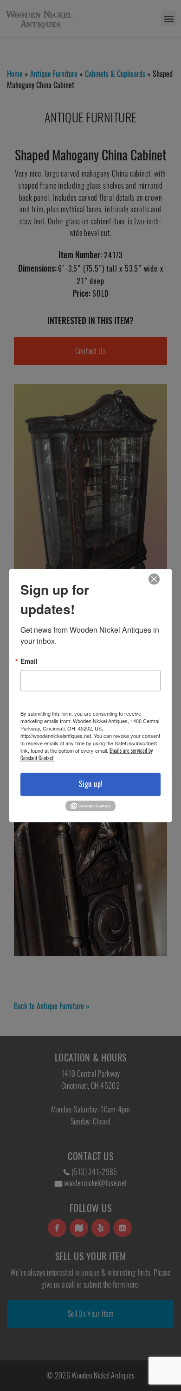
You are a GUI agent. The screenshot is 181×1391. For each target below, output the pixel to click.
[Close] (154, 579)
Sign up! (91, 784)
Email (29, 661)
